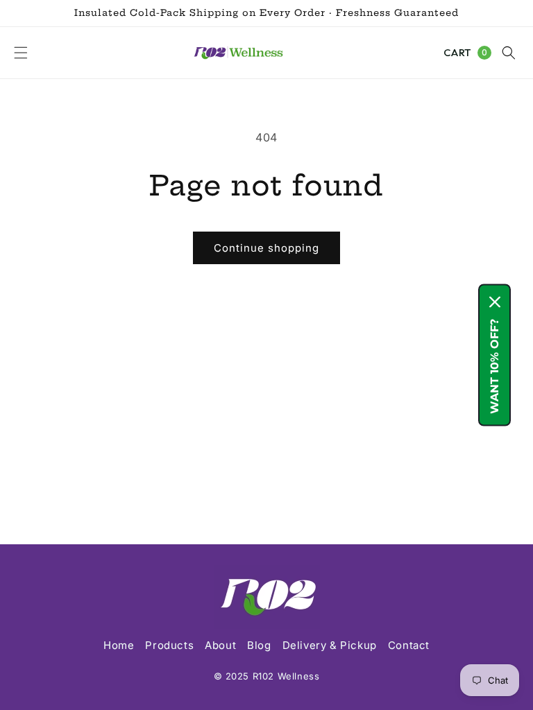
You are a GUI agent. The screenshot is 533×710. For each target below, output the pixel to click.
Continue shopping (266, 247)
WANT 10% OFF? (494, 366)
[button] (21, 52)
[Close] (494, 302)
